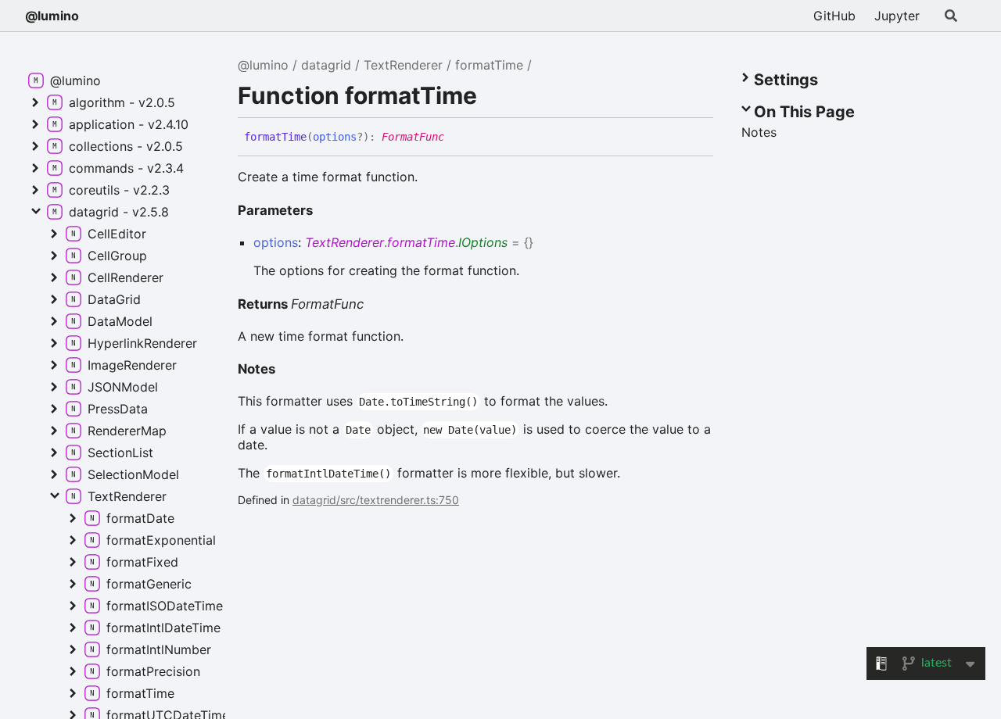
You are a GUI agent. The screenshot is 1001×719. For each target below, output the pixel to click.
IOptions (483, 242)
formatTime (489, 65)
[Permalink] (455, 137)
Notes (256, 369)
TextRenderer (403, 65)
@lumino (52, 15)
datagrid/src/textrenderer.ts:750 (375, 499)
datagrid (326, 65)
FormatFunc (413, 137)
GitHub (834, 15)
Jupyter (897, 15)
